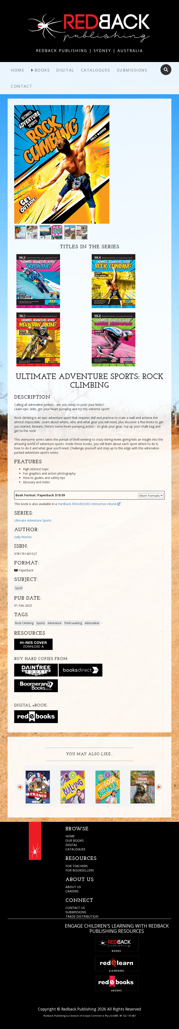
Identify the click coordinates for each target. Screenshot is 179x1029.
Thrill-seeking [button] (73, 623)
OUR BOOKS (74, 840)
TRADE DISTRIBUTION (81, 916)
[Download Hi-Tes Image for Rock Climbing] (33, 645)
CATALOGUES (75, 849)
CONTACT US (75, 908)
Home (17, 70)
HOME (70, 836)
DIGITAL (71, 845)
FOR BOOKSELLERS (79, 870)
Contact (22, 86)
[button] (102, 623)
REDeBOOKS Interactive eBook (94, 504)
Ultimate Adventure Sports (33, 520)
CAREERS (72, 891)
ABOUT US (73, 887)
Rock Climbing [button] (24, 623)
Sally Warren (23, 537)
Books (42, 70)
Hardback (64, 504)
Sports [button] (40, 623)
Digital (65, 70)
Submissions (132, 70)
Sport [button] (18, 588)
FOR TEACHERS (76, 866)
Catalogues (95, 70)
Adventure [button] (55, 623)
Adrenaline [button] (92, 623)
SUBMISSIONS (75, 912)
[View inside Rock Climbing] (26, 232)
